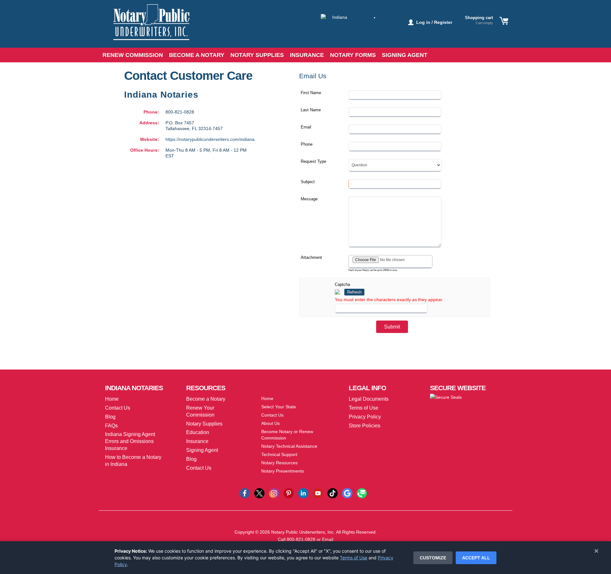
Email (327, 539)
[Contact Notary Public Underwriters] (362, 492)
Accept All (476, 557)
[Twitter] (259, 492)
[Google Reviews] (347, 492)
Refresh (354, 292)
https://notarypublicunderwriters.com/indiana (210, 139)
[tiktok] (332, 492)
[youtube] (318, 492)
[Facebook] (245, 492)
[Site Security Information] (446, 396)
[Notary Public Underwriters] (146, 28)
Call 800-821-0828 (296, 539)
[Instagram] (274, 492)
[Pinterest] (289, 492)
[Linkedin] (303, 492)
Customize (433, 557)
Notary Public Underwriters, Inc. (303, 532)
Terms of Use (353, 557)
